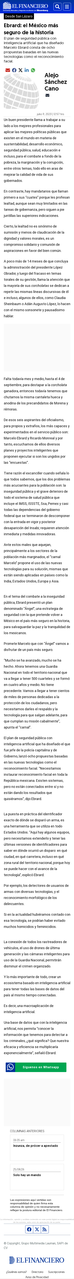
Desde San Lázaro (18, 16)
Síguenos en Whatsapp (41, 1067)
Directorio (37, 1272)
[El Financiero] (25, 6)
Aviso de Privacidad (37, 1277)
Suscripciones (56, 1272)
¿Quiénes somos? (16, 1272)
